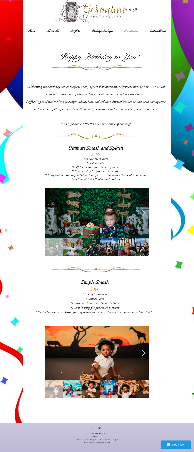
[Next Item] (143, 213)
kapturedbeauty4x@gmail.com (97, 442)
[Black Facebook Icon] (92, 428)
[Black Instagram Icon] (99, 428)
